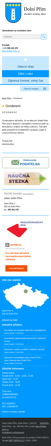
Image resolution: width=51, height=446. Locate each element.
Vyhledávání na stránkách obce (16, 30)
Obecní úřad (25, 66)
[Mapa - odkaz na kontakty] (25, 296)
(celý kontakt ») (28, 194)
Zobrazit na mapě (10, 320)
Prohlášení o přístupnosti (13, 432)
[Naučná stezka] (25, 178)
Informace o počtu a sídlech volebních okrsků (24, 349)
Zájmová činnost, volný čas (25, 80)
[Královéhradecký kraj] (25, 228)
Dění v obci (25, 73)
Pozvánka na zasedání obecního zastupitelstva (25, 330)
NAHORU (44, 423)
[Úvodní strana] (25, 59)
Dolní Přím (6, 98)
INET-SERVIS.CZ (16, 440)
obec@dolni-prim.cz (11, 51)
